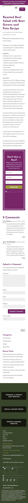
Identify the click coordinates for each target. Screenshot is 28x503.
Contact (5, 438)
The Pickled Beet (8, 32)
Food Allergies (7, 338)
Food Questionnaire (7, 432)
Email (4, 296)
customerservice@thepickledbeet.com (13, 455)
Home (4, 431)
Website (5, 303)
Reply (23, 237)
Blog (4, 436)
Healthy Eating (7, 341)
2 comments (13, 34)
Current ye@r (7, 316)
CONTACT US (22, 9)
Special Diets (6, 347)
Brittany (8, 221)
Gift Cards (5, 434)
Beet (13, 47)
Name (5, 290)
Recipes (8, 34)
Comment (6, 273)
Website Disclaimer (8, 440)
